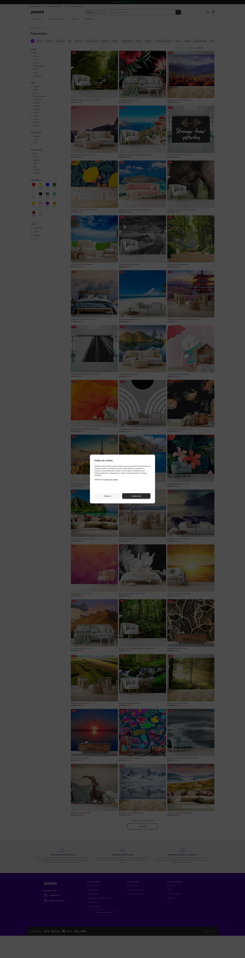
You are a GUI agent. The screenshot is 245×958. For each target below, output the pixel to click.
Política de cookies (111, 480)
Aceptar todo (136, 496)
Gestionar (107, 496)
